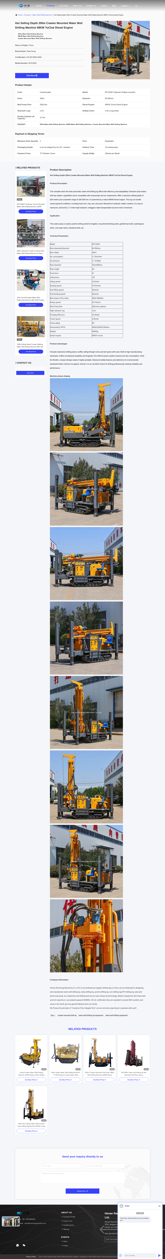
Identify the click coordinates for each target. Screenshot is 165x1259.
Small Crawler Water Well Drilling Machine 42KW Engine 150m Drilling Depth (31, 1074)
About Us (77, 6)
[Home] (24, 6)
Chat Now (30, 75)
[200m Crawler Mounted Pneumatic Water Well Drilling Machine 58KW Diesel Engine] (99, 1053)
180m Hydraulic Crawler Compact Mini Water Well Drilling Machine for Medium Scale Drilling (31, 253)
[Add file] (120, 1255)
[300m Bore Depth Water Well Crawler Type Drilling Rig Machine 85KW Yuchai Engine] (31, 1104)
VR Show (63, 6)
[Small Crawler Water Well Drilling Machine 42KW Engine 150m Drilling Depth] (31, 1053)
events (104, 6)
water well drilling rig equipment (91, 1015)
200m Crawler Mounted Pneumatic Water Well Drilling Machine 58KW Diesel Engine (99, 1074)
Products (51, 6)
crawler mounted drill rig (67, 1015)
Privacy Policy (31, 1257)
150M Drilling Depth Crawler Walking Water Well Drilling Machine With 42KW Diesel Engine (31, 346)
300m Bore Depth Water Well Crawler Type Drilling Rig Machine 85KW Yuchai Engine (31, 1125)
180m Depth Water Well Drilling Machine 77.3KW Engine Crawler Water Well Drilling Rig (65, 1074)
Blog (114, 6)
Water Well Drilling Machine (42, 15)
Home (39, 6)
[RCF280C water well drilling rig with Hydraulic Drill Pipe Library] (134, 1053)
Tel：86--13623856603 (27, 1219)
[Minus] (159, 1206)
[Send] (159, 1255)
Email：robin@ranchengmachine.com (32, 1223)
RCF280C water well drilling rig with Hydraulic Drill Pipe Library (133, 1074)
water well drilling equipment (117, 1015)
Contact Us (91, 6)
